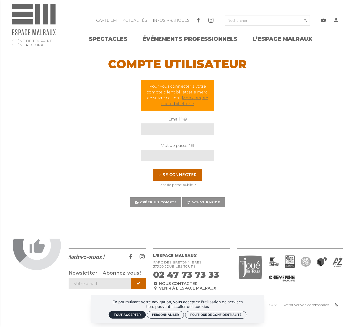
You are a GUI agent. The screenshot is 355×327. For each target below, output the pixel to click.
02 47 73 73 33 (186, 274)
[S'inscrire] (138, 283)
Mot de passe (175, 145)
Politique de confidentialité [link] (215, 315)
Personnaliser (165, 315)
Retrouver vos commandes (306, 305)
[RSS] (336, 305)
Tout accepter (127, 315)
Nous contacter (178, 283)
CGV (273, 305)
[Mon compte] (336, 20)
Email (175, 119)
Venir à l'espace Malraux (187, 288)
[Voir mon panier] (323, 20)
